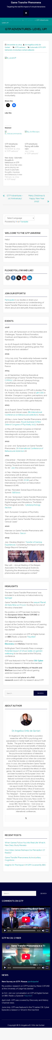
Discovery (9, 644)
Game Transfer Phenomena (26, 2)
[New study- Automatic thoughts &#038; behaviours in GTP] (15, 169)
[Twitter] (26, 818)
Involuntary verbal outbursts (23, 50)
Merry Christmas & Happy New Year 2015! (36, 198)
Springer (8, 598)
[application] (26, 919)
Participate (9, 300)
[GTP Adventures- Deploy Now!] (13, 135)
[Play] (5, 930)
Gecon (23, 533)
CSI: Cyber (38, 661)
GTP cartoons (29, 20)
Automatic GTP (36, 47)
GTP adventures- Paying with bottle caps (32, 146)
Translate (24, 222)
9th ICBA (40, 393)
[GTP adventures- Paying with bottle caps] (33, 135)
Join (13, 468)
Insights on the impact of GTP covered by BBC (25, 865)
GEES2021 (16, 493)
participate (33, 981)
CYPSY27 (8, 380)
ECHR (26, 480)
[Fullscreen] (47, 930)
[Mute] (43, 930)
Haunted (31, 637)
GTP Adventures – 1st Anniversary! (15, 197)
